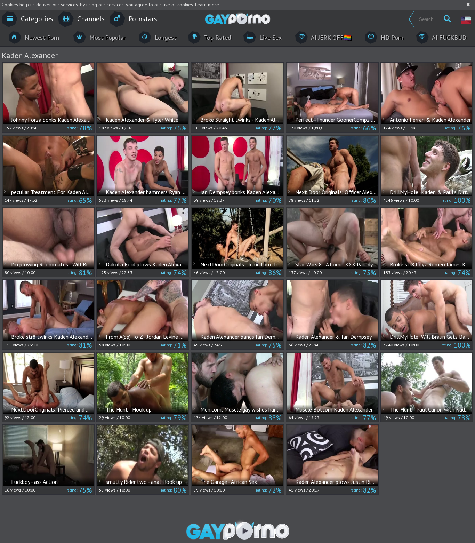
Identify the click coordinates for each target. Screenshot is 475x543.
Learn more (207, 4)
